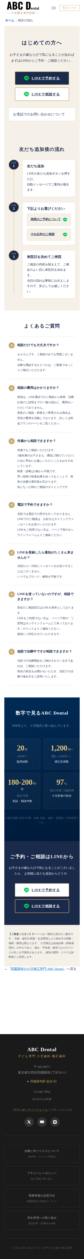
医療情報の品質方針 (42, 1198)
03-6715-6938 (42, 1099)
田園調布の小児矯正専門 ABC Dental (37, 969)
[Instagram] (55, 1122)
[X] (29, 1122)
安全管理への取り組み (42, 1220)
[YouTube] (42, 1122)
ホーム (9, 20)
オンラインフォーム (35, 1109)
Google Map (42, 1091)
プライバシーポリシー (42, 1176)
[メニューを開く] (53, 8)
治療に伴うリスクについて (42, 1153)
